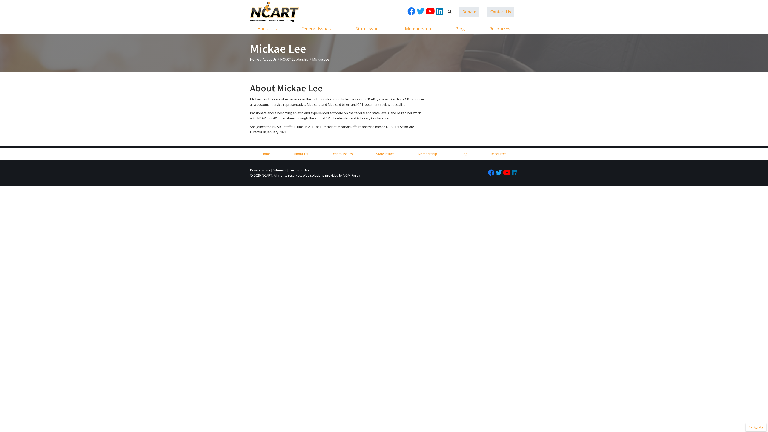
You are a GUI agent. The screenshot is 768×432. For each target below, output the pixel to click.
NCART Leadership (294, 59)
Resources (499, 29)
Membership (418, 29)
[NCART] (274, 12)
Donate (469, 11)
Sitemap (279, 170)
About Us (267, 29)
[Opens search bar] (450, 11)
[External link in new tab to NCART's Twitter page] (421, 11)
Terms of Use (299, 170)
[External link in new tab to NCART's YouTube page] (430, 11)
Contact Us (500, 11)
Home (254, 59)
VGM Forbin (352, 175)
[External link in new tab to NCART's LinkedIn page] (439, 11)
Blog (460, 29)
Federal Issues (316, 29)
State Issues (368, 29)
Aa (750, 427)
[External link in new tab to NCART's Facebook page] (411, 11)
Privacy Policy (260, 170)
